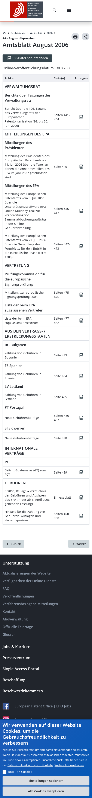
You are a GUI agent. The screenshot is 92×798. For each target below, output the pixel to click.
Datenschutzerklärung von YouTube (30, 765)
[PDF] (81, 117)
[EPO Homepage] (26, 10)
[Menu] (70, 10)
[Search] (55, 10)
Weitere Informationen (69, 765)
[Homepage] (4, 33)
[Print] (75, 36)
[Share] (85, 36)
